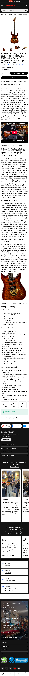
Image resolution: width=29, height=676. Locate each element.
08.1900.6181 (8, 573)
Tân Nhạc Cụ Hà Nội (10, 590)
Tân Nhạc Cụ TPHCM (10, 588)
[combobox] (14, 10)
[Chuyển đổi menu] (2, 5)
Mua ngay (14, 77)
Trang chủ (3, 14)
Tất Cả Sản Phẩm (12, 14)
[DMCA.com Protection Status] (4, 660)
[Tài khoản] (24, 5)
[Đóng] (26, 411)
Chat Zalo (7, 565)
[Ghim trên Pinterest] (16, 417)
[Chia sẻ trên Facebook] (8, 417)
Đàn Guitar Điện (19, 65)
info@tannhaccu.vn (10, 580)
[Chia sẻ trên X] (12, 417)
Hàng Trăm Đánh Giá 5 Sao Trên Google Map (15, 463)
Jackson (9, 65)
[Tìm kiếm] (26, 10)
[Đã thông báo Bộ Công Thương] (18, 660)
